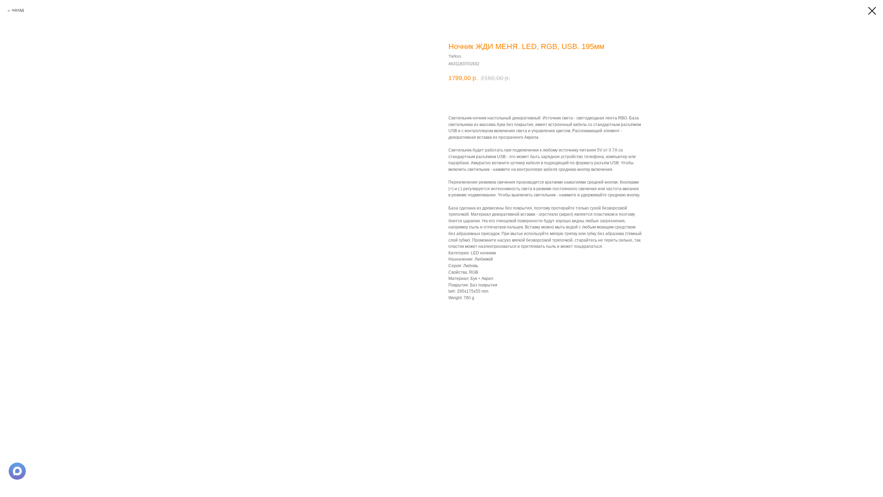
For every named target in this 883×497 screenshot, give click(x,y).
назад (18, 10)
